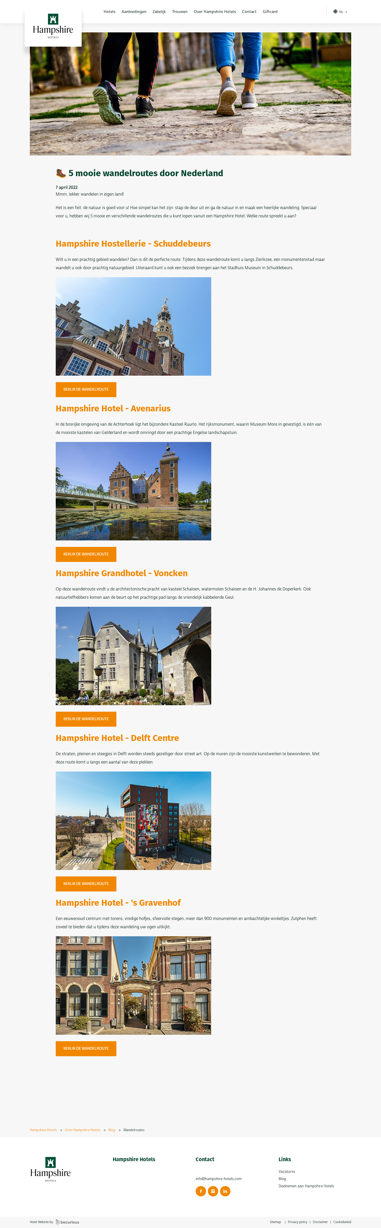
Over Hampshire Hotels (215, 11)
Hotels (109, 11)
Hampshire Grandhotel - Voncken (122, 574)
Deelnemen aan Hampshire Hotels (306, 1186)
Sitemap (275, 1222)
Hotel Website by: (42, 1222)
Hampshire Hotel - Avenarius (113, 409)
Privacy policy (297, 1222)
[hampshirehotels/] (213, 1191)
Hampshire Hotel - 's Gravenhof (118, 903)
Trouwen (180, 11)
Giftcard (270, 11)
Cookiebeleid (342, 1222)
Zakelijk (159, 11)
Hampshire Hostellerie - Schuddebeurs (133, 244)
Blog (282, 1179)
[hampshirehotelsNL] (201, 1191)
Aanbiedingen (134, 11)
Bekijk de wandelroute (86, 389)
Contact (249, 11)
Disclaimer (320, 1222)
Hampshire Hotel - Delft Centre (117, 738)
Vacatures (287, 1171)
